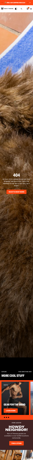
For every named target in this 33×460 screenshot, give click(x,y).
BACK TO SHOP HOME (16, 192)
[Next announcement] (28, 3)
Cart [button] (27, 9)
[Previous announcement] (2, 3)
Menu (31, 9)
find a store (16, 443)
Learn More (10, 410)
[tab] (2, 417)
